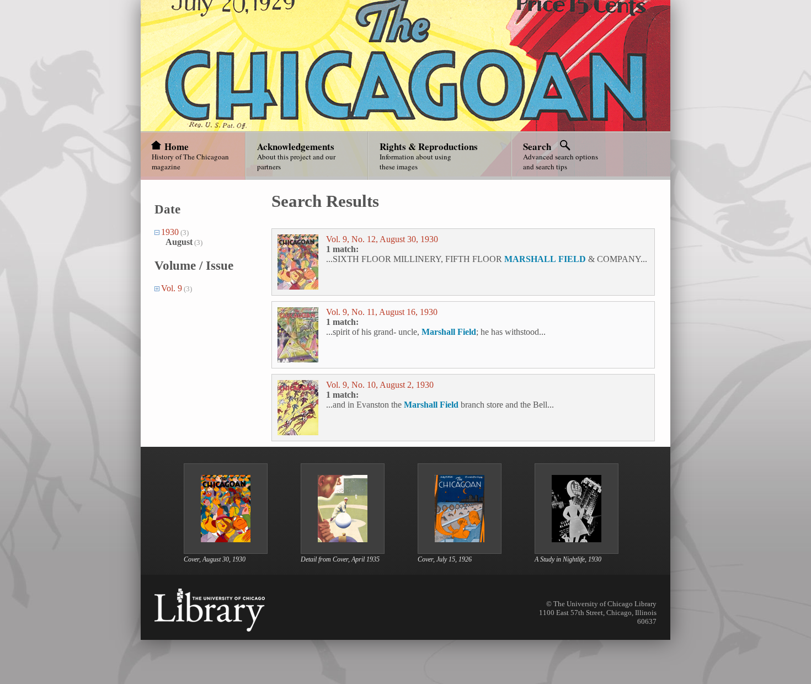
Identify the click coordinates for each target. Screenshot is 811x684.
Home (176, 146)
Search (537, 146)
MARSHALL (530, 259)
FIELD (572, 259)
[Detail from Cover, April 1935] (342, 550)
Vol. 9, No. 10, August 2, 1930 (380, 384)
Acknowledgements (295, 146)
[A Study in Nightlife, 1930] (576, 550)
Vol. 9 (171, 288)
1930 (170, 232)
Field (466, 331)
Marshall (438, 331)
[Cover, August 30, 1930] (225, 550)
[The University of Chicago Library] (209, 610)
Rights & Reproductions (429, 146)
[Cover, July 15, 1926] (459, 550)
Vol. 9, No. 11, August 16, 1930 (381, 312)
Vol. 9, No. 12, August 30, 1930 (382, 239)
